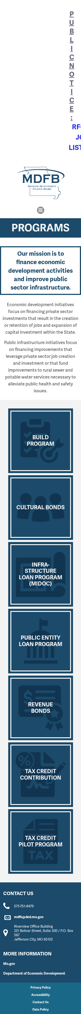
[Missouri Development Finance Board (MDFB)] (40, 183)
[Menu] (40, 210)
